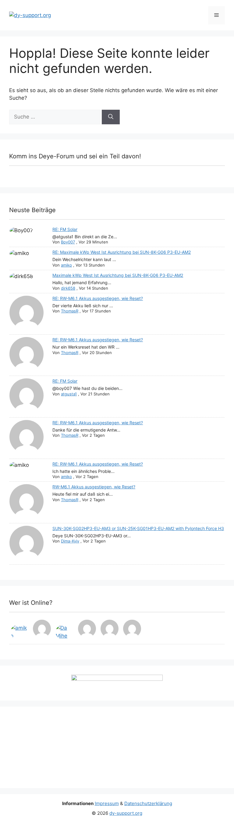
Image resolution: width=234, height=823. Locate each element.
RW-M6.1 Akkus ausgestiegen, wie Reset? (93, 486)
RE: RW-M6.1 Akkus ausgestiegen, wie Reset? (97, 298)
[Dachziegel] (110, 629)
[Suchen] (111, 117)
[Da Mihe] (65, 632)
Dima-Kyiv (70, 541)
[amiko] (20, 632)
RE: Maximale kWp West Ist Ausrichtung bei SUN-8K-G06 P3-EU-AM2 (121, 252)
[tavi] (87, 629)
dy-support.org (125, 813)
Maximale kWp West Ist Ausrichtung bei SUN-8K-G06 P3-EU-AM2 (117, 275)
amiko (66, 265)
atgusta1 (69, 393)
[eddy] (42, 629)
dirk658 (68, 288)
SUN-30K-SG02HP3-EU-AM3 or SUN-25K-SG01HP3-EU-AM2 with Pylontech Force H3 (138, 528)
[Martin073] (132, 629)
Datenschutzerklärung (148, 803)
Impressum (107, 803)
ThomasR (69, 310)
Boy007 (68, 241)
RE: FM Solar (64, 229)
